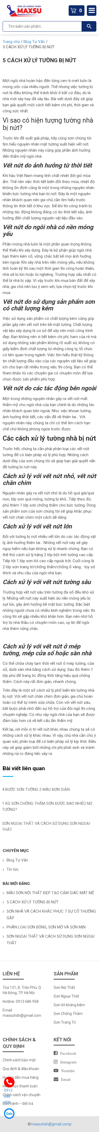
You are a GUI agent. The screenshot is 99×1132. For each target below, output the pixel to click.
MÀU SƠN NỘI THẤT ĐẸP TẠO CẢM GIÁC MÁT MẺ (50, 892)
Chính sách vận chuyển (21, 1095)
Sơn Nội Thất (64, 987)
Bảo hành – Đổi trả (18, 1103)
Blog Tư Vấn (17, 860)
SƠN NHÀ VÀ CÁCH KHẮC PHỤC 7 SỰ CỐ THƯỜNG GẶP (51, 914)
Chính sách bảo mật (19, 1060)
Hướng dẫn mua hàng (21, 1077)
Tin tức (13, 869)
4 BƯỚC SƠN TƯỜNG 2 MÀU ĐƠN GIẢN (36, 789)
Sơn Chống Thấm (68, 1013)
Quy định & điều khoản (21, 1069)
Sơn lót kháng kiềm (69, 1005)
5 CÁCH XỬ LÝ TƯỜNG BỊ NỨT (33, 902)
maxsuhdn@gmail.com (22, 1015)
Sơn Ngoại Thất (66, 996)
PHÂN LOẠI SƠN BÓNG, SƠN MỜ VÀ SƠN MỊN (46, 927)
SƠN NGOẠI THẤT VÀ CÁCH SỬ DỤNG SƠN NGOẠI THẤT (51, 939)
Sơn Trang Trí (65, 1022)
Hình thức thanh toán (20, 1086)
